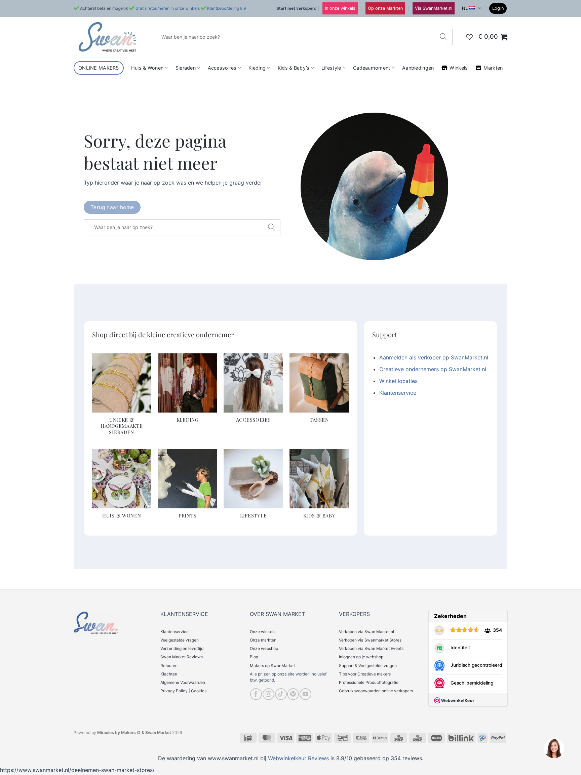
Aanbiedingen (418, 68)
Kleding (257, 68)
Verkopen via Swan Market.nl (366, 631)
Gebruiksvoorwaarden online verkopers (376, 690)
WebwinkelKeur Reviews (298, 758)
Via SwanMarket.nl (433, 8)
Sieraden (186, 68)
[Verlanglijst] (469, 37)
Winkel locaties (398, 381)
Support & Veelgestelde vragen (368, 665)
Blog (254, 656)
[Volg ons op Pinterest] (293, 694)
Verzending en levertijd (181, 648)
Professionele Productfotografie (368, 682)
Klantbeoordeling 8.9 (226, 8)
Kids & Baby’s (294, 68)
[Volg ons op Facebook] (256, 694)
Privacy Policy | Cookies (183, 690)
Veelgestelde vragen (179, 640)
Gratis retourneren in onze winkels (167, 8)
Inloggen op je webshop (361, 656)
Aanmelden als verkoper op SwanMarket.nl (433, 357)
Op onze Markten (385, 8)
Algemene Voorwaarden (182, 682)
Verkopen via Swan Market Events (371, 648)
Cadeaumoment (371, 68)
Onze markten (263, 640)
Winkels (459, 68)
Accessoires (222, 68)
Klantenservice (397, 392)
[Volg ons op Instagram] (268, 694)
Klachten (168, 673)
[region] (554, 748)
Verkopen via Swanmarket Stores (370, 640)
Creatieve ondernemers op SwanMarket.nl (432, 369)
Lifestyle (331, 68)
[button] (498, 8)
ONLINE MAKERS (98, 68)
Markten (493, 68)
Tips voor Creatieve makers (365, 673)
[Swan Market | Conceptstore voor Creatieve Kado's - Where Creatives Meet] (107, 36)
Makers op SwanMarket (272, 665)
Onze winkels (262, 631)
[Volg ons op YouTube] (305, 694)
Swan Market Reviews (181, 656)
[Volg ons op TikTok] (281, 694)
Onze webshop (264, 648)
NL (465, 8)
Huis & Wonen (147, 68)
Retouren (169, 665)
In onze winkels (340, 8)
